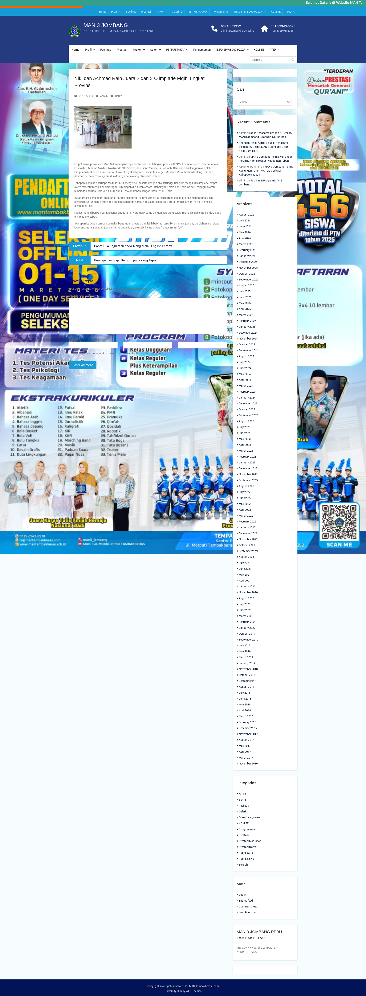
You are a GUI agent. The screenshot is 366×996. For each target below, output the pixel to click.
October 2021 (247, 545)
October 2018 (247, 675)
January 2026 (247, 255)
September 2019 (248, 639)
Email (127, 339)
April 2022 (245, 509)
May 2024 (245, 373)
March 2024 (246, 385)
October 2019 (247, 633)
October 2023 (247, 409)
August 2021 (246, 556)
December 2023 (248, 403)
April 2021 (245, 580)
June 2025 (245, 297)
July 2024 (244, 362)
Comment (75, 295)
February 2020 (247, 621)
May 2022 (245, 503)
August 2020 (246, 598)
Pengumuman (221, 11)
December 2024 (248, 332)
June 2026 (245, 226)
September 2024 (248, 350)
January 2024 (247, 397)
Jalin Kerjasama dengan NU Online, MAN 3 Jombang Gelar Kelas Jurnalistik (264, 146)
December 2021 (248, 533)
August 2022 (246, 486)
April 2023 (245, 444)
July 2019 (244, 645)
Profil (114, 11)
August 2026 (246, 214)
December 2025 (248, 261)
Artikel (159, 11)
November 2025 (248, 267)
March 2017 (246, 757)
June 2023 (245, 433)
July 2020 (244, 604)
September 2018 (248, 680)
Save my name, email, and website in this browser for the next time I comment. (119, 353)
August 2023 (246, 421)
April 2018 (245, 710)
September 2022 (248, 480)
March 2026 (246, 244)
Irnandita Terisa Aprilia (252, 142)
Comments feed (248, 906)
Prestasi (146, 11)
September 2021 (248, 551)
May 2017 (245, 745)
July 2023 (244, 427)
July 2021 (244, 562)
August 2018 (246, 686)
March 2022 (246, 515)
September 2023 (248, 415)
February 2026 (247, 250)
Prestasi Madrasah (250, 841)
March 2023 (246, 450)
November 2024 (248, 338)
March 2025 (246, 314)
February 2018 (247, 722)
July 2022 (244, 492)
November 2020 (248, 592)
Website (182, 339)
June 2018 (245, 698)
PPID (288, 11)
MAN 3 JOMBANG (105, 25)
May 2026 (245, 232)
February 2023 (247, 456)
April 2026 (245, 238)
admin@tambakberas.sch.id (237, 30)
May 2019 (245, 651)
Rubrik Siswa (246, 858)
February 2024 (247, 391)
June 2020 (245, 610)
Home (102, 11)
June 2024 (245, 368)
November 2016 (248, 763)
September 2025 (248, 279)
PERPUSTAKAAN (198, 11)
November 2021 (248, 539)
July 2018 (244, 692)
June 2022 (245, 497)
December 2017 (248, 728)
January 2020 (247, 627)
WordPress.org (248, 912)
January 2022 (247, 527)
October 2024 (247, 344)
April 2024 (245, 379)
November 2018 (248, 669)
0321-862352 (231, 26)
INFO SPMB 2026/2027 (248, 11)
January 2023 (247, 462)
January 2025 (247, 326)
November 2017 (248, 734)
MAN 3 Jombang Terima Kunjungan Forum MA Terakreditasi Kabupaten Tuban (266, 170)
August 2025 (246, 285)
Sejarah (243, 864)
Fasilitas (131, 11)
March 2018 (246, 716)
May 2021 (245, 574)
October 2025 (247, 273)
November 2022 (248, 474)
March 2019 (246, 657)
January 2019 (247, 663)
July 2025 (244, 291)
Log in (242, 894)
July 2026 (244, 220)
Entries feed (246, 900)
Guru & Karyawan (249, 817)
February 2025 (247, 320)
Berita (118, 95)
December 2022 (248, 468)
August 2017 (246, 739)
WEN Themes (193, 991)
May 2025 (245, 303)
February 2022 (247, 521)
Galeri (175, 11)
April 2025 (245, 309)
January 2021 (247, 586)
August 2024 (246, 356)
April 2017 (245, 751)
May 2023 (245, 438)
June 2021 (245, 568)
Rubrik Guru (246, 852)
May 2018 (245, 704)
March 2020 (246, 615)
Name (73, 339)
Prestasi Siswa (247, 846)
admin (104, 95)
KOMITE (276, 11)
